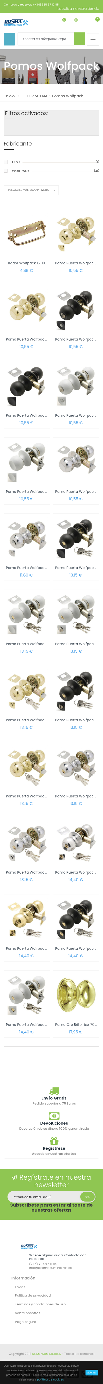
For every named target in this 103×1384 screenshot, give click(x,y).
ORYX (16, 162)
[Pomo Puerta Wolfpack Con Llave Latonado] (27, 766)
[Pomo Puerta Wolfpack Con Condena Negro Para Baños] (76, 309)
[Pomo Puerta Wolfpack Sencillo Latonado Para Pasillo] (27, 309)
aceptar (91, 1372)
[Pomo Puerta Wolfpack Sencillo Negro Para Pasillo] (27, 385)
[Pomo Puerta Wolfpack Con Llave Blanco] (27, 614)
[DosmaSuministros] (16, 22)
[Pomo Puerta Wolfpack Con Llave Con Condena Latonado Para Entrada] (27, 690)
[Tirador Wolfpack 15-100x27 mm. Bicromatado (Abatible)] (27, 233)
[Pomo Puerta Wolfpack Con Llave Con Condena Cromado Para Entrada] (27, 842)
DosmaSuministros (46, 1354)
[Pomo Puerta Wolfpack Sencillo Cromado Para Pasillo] (76, 462)
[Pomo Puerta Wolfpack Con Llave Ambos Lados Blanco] (27, 995)
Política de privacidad (33, 1295)
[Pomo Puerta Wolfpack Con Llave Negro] (76, 538)
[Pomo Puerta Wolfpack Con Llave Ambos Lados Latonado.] (27, 918)
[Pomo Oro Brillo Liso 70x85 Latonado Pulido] (76, 995)
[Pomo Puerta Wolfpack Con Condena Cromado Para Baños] (27, 538)
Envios (20, 1286)
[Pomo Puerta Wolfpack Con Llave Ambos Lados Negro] (76, 918)
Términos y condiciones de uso (40, 1304)
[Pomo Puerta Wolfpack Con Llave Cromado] (76, 766)
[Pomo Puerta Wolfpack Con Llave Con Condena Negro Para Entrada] (76, 690)
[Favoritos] (60, 22)
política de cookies (50, 1379)
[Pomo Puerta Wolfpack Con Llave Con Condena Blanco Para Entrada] (76, 614)
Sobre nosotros (27, 1313)
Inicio (10, 96)
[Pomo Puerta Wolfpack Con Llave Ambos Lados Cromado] (76, 842)
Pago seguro (25, 1321)
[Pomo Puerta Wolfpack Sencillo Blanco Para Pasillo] (27, 462)
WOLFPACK (21, 170)
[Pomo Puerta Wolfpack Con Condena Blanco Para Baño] (76, 385)
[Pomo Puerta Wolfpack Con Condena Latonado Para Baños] (76, 233)
